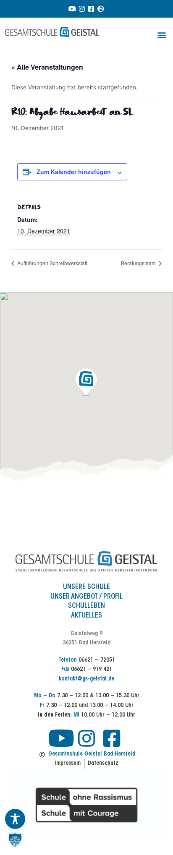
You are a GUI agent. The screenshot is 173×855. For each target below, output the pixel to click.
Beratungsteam (139, 262)
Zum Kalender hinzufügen (74, 171)
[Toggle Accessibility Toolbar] (15, 819)
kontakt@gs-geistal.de (86, 679)
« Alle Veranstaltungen (47, 67)
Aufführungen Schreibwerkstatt (51, 262)
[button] (162, 35)
